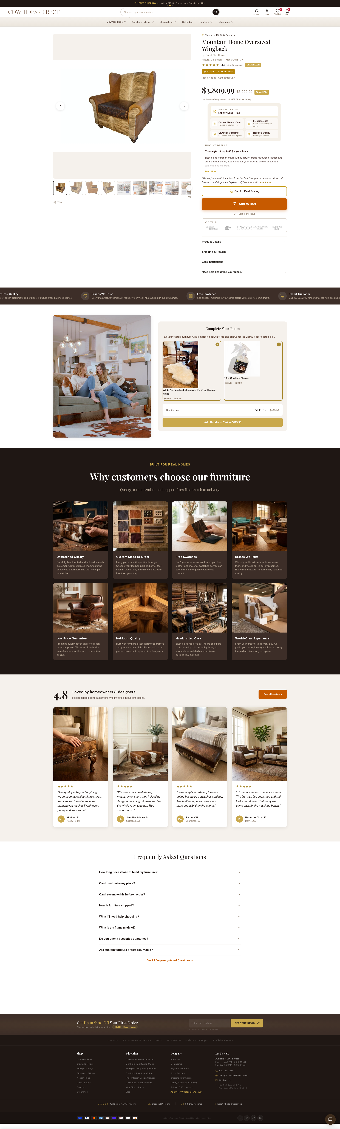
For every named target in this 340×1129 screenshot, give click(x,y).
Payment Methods (180, 1068)
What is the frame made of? (117, 927)
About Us (175, 1059)
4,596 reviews (235, 65)
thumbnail (60, 188)
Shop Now (201, 3)
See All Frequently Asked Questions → (170, 960)
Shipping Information (181, 1077)
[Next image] (184, 106)
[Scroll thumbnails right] (189, 188)
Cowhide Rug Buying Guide (140, 1063)
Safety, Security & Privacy (184, 1082)
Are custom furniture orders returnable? (126, 949)
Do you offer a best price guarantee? (123, 938)
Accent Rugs (83, 1077)
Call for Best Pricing (246, 191)
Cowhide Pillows (85, 1063)
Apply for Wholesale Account (186, 1091)
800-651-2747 (227, 1070)
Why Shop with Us (135, 1087)
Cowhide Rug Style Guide (139, 1073)
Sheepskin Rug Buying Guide (141, 1068)
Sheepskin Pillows (86, 1073)
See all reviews (273, 694)
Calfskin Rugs (83, 1082)
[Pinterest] (260, 1118)
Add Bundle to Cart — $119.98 (222, 422)
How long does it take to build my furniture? (128, 872)
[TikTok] (253, 1118)
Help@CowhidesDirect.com (233, 1075)
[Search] (215, 12)
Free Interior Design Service (140, 1077)
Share (60, 202)
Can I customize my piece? (117, 883)
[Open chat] (330, 1119)
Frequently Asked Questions (140, 1059)
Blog (128, 1091)
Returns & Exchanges (181, 1087)
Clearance (82, 1091)
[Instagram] (247, 1118)
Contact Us (176, 1063)
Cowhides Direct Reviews (139, 1082)
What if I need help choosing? (119, 916)
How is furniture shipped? (116, 905)
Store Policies (178, 1073)
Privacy (209, 1118)
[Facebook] (240, 1118)
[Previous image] (60, 106)
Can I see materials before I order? (122, 894)
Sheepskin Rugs (85, 1068)
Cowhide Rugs (84, 1059)
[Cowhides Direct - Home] (33, 12)
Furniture (81, 1087)
